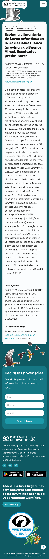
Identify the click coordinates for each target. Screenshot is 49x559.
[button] (43, 4)
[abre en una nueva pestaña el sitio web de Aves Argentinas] (16, 465)
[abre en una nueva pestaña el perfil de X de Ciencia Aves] (4, 465)
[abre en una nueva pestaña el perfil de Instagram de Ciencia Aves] (10, 465)
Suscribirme (24, 421)
